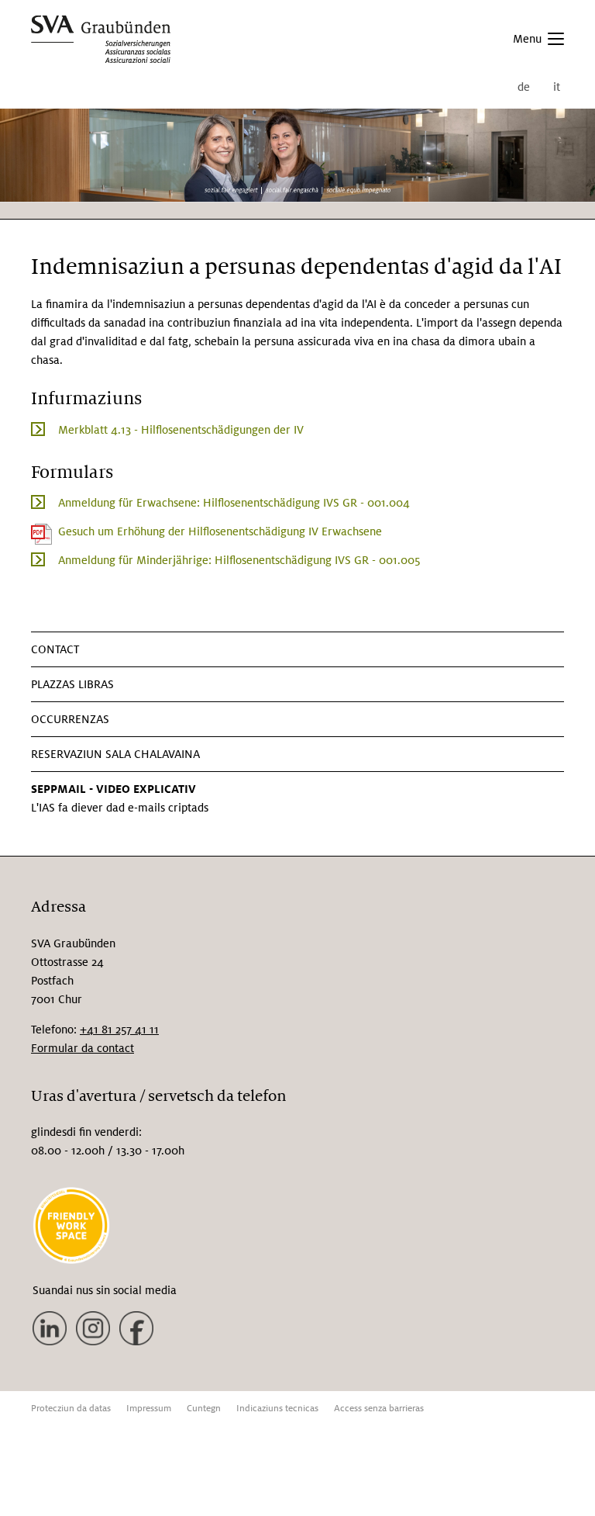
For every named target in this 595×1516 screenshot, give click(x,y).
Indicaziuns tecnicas (277, 1409)
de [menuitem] (524, 87)
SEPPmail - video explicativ (113, 789)
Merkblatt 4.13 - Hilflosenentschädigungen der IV (181, 430)
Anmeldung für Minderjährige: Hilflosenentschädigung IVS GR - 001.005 (239, 560)
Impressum (148, 1409)
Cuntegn (204, 1409)
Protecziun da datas (71, 1409)
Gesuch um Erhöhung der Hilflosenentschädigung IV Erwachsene (220, 531)
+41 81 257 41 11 (119, 1029)
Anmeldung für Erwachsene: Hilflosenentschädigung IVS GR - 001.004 (234, 503)
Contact (55, 649)
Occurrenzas (70, 719)
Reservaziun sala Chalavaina (115, 754)
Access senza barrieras (379, 1409)
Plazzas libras (72, 684)
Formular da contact (82, 1048)
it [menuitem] (556, 87)
